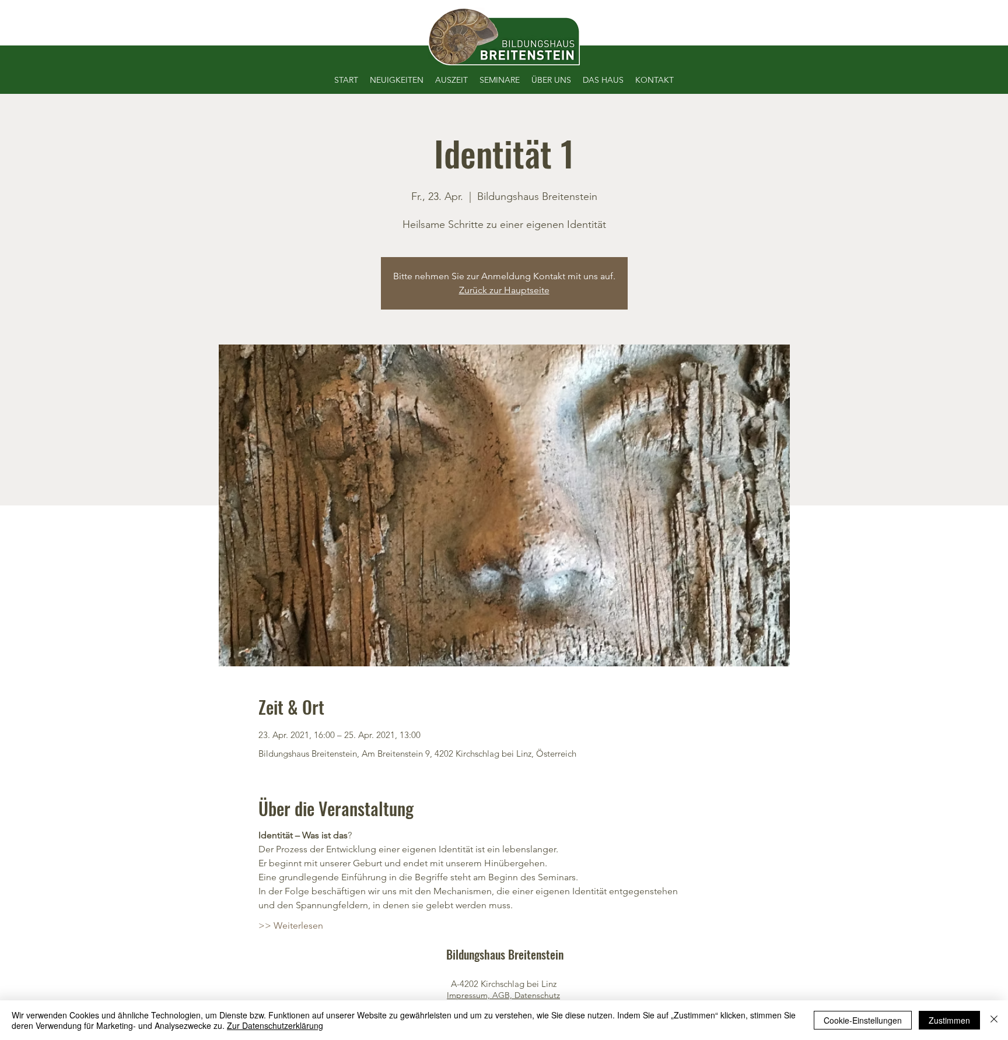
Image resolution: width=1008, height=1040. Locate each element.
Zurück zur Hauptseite (504, 290)
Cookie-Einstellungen (863, 1020)
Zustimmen (949, 1020)
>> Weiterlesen (290, 925)
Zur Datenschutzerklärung (275, 1025)
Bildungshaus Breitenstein (505, 954)
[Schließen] (994, 1020)
